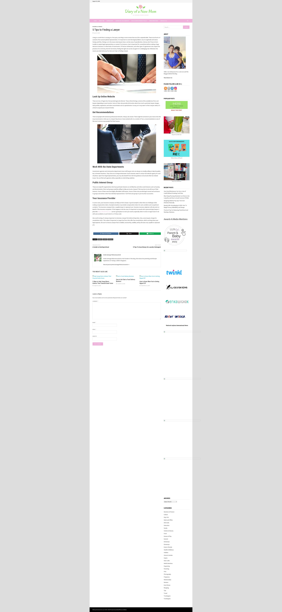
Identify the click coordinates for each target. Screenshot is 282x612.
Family (165, 528)
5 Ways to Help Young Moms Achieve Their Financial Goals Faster (103, 282)
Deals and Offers (168, 520)
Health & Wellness (169, 550)
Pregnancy (167, 577)
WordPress (119, 609)
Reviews (166, 582)
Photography (167, 574)
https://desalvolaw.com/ (104, 211)
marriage (110, 239)
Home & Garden (168, 555)
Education (166, 525)
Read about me (168, 78)
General (166, 539)
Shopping (166, 588)
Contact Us (163, 20)
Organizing (167, 566)
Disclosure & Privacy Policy (139, 20)
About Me (101, 20)
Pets (165, 571)
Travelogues (167, 596)
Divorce (100, 239)
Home (95, 20)
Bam (125, 609)
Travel (165, 593)
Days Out (166, 517)
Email (94, 329)
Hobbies (166, 552)
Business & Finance (97, 26)
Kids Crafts (167, 560)
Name (94, 322)
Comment (95, 301)
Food (165, 533)
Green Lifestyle (168, 547)
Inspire (165, 558)
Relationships (167, 579)
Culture (166, 514)
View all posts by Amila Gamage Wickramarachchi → (116, 264)
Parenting (166, 569)
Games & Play (167, 536)
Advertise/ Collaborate (122, 20)
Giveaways (167, 542)
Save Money (167, 585)
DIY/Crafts (166, 523)
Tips (165, 590)
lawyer (105, 239)
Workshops (110, 20)
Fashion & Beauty (168, 531)
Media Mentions (153, 20)
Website (95, 336)
